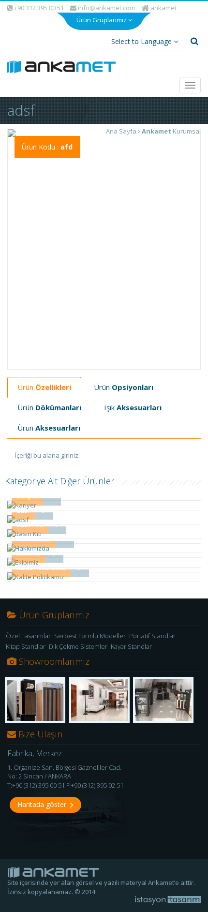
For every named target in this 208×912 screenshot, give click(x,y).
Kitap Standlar (25, 646)
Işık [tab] (133, 407)
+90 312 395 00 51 (38, 7)
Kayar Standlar (131, 646)
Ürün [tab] (44, 387)
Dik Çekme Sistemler (78, 646)
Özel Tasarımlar (28, 635)
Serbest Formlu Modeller (90, 635)
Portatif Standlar (152, 635)
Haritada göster (43, 804)
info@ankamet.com (105, 7)
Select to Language (142, 41)
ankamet (163, 7)
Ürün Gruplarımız (102, 19)
